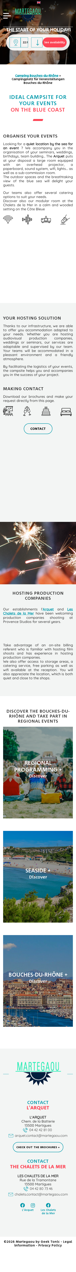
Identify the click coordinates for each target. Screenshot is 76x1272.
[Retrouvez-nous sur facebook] (22, 1205)
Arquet (48, 609)
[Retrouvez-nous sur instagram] (33, 1205)
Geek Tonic (50, 1242)
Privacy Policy (50, 1245)
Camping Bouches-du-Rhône (36, 75)
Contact (38, 429)
